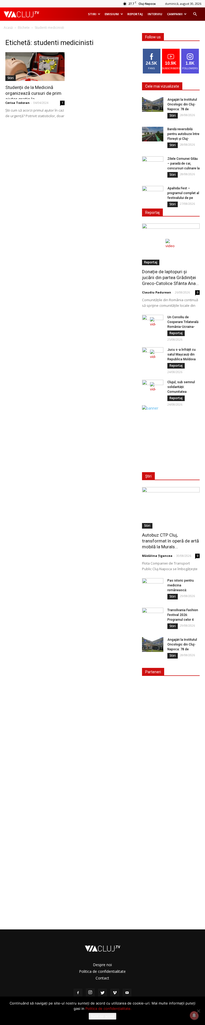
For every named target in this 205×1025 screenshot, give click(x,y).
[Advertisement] (172, 437)
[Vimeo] (115, 993)
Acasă (8, 27)
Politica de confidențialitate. (108, 1008)
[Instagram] (90, 993)
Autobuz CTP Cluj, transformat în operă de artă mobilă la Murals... (170, 540)
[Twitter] (102, 993)
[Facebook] (78, 993)
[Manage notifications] (194, 1015)
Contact (102, 978)
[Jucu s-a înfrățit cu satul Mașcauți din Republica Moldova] (152, 354)
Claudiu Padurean (156, 292)
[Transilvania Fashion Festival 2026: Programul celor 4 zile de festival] (152, 615)
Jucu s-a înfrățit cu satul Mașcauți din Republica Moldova (181, 354)
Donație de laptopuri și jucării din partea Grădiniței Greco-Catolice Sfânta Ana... (170, 277)
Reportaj (135, 14)
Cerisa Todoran (17, 103)
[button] (194, 14)
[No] (198, 1011)
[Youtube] (127, 993)
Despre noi (102, 964)
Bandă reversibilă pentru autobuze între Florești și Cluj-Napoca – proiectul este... (183, 138)
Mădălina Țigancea (157, 556)
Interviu (155, 14)
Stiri (92, 14)
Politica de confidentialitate (102, 971)
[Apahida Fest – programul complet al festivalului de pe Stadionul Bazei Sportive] (152, 193)
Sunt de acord (102, 1016)
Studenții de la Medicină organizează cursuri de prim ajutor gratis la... (33, 93)
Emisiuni (112, 14)
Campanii (175, 14)
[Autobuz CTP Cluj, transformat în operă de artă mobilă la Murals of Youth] (171, 508)
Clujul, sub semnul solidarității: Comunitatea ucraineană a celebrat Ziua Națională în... (183, 391)
